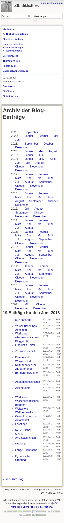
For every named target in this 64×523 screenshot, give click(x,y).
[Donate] (25, 511)
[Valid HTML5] (53, 511)
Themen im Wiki (11, 60)
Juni (17, 139)
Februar (43, 135)
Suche (29, 16)
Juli (41, 155)
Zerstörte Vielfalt (25, 351)
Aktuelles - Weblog (13, 39)
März (42, 158)
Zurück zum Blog (13, 479)
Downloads (9, 86)
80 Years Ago (23, 319)
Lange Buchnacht (26, 450)
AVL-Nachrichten (25, 437)
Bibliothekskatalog (17, 34)
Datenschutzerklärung (16, 70)
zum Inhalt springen (52, 3)
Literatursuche (10, 55)
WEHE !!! (20, 443)
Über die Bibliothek (13, 44)
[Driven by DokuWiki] (39, 514)
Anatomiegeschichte (27, 381)
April (53, 158)
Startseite (8, 29)
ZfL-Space (8, 91)
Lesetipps (21, 424)
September (31, 132)
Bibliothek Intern (11, 96)
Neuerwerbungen (14, 47)
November (36, 166)
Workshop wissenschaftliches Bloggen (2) (26, 337)
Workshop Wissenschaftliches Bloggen (27, 401)
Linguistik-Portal (25, 345)
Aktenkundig (22, 387)
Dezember (21, 147)
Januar (29, 135)
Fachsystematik (13, 50)
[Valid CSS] (25, 514)
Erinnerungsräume (26, 372)
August (52, 151)
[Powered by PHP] (39, 511)
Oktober (48, 143)
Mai (56, 135)
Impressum (9, 65)
